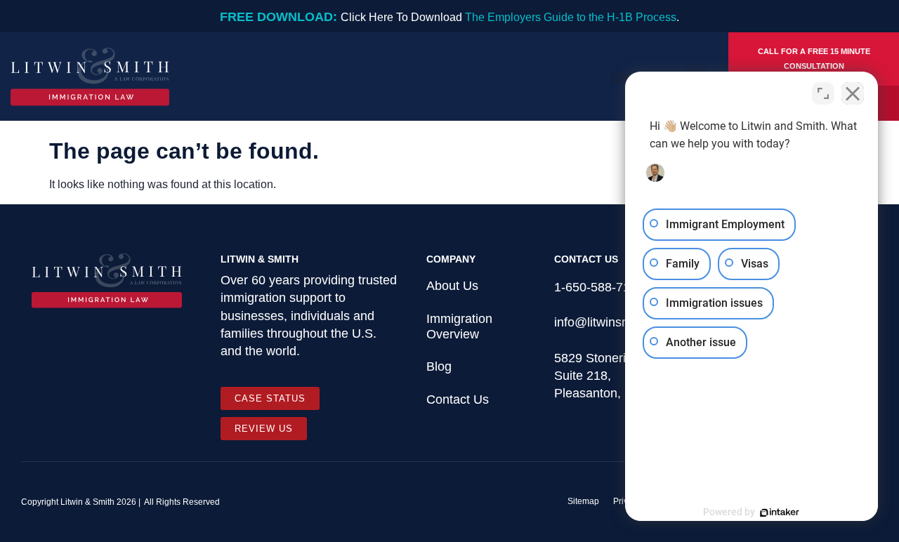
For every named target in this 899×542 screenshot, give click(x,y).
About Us (452, 286)
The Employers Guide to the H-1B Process (570, 17)
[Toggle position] (823, 93)
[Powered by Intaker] (780, 512)
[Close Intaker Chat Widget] (852, 93)
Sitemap (583, 501)
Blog (439, 366)
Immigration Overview (459, 326)
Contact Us (457, 399)
